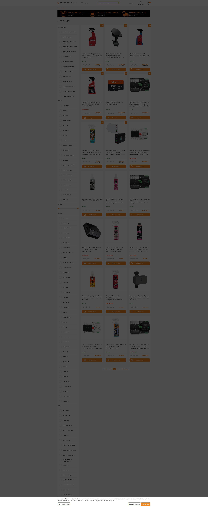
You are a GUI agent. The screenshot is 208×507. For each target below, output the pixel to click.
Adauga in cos (92, 69)
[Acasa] (66, 3)
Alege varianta (116, 166)
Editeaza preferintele (134, 504)
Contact (131, 3)
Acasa (58, 8)
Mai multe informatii (64, 504)
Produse (86, 3)
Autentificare (141, 4)
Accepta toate (145, 504)
